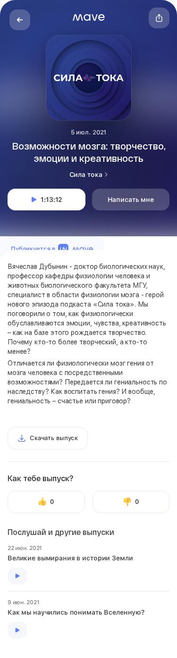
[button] (89, 17)
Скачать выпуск (54, 437)
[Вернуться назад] (19, 19)
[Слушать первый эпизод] (17, 575)
